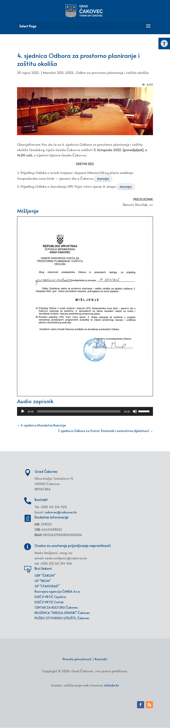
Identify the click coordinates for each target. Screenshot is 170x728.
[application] (85, 411)
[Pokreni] (23, 411)
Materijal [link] (103, 178)
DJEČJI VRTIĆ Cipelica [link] (50, 597)
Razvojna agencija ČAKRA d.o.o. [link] (58, 591)
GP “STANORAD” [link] (47, 586)
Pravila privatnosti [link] (77, 659)
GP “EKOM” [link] (43, 581)
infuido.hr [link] (111, 685)
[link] (164, 43)
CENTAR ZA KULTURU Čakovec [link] (56, 607)
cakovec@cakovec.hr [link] (60, 512)
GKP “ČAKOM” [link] (45, 575)
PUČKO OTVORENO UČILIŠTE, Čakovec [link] (62, 618)
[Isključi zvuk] (135, 411)
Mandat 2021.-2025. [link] (58, 72)
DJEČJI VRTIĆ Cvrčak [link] (49, 602)
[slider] (144, 411)
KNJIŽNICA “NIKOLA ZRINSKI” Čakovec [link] (62, 613)
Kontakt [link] (101, 659)
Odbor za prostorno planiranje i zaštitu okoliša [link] (112, 72)
